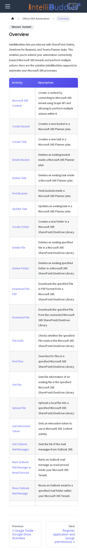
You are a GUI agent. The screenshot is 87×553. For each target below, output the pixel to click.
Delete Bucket (21, 160)
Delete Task (19, 178)
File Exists (17, 341)
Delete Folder (20, 268)
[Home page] (12, 19)
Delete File (18, 247)
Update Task (19, 209)
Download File (21, 317)
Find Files (17, 361)
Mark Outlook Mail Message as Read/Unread (21, 467)
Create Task (19, 142)
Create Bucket (21, 126)
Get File (17, 385)
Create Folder (20, 227)
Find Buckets (19, 193)
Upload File (19, 408)
